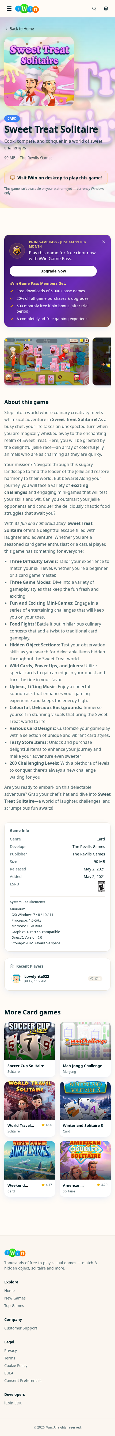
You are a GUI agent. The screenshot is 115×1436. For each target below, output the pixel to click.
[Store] (106, 8)
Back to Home (22, 28)
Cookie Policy (15, 1365)
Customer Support (20, 1328)
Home (9, 1290)
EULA (8, 1373)
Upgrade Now (53, 271)
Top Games (14, 1305)
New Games (15, 1298)
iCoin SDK (13, 1402)
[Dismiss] (104, 241)
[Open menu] (9, 8)
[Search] (94, 8)
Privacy (10, 1350)
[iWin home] (27, 8)
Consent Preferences (22, 1380)
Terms (9, 1358)
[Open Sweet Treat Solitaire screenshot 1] (46, 361)
